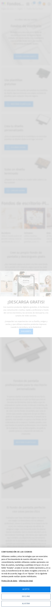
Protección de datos (9, 581)
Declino (26, 596)
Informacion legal (26, 581)
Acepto (26, 589)
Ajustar (26, 604)
